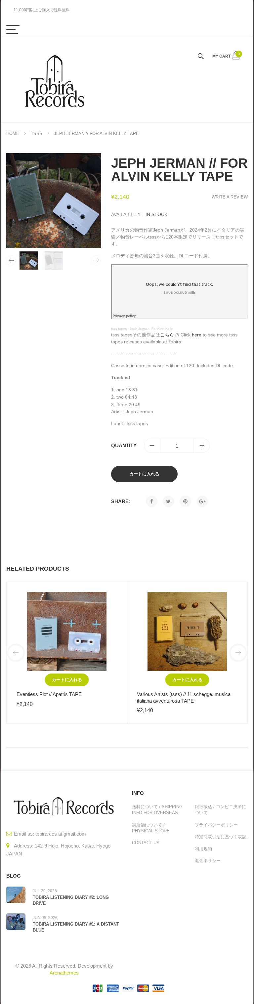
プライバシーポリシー (216, 824)
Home (12, 133)
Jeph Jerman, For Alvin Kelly (151, 328)
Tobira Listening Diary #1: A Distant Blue (76, 927)
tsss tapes (119, 328)
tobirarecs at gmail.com (60, 834)
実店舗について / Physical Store (151, 827)
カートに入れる (144, 473)
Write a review (230, 197)
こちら (167, 334)
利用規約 (203, 848)
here (196, 334)
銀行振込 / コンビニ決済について (220, 809)
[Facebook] (151, 501)
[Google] (202, 501)
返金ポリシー (208, 860)
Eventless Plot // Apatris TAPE (49, 694)
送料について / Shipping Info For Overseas (157, 809)
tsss (36, 133)
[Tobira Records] (54, 79)
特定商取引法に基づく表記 (220, 836)
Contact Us (145, 842)
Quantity (124, 445)
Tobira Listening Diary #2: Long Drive (71, 900)
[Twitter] (168, 501)
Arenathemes (64, 973)
